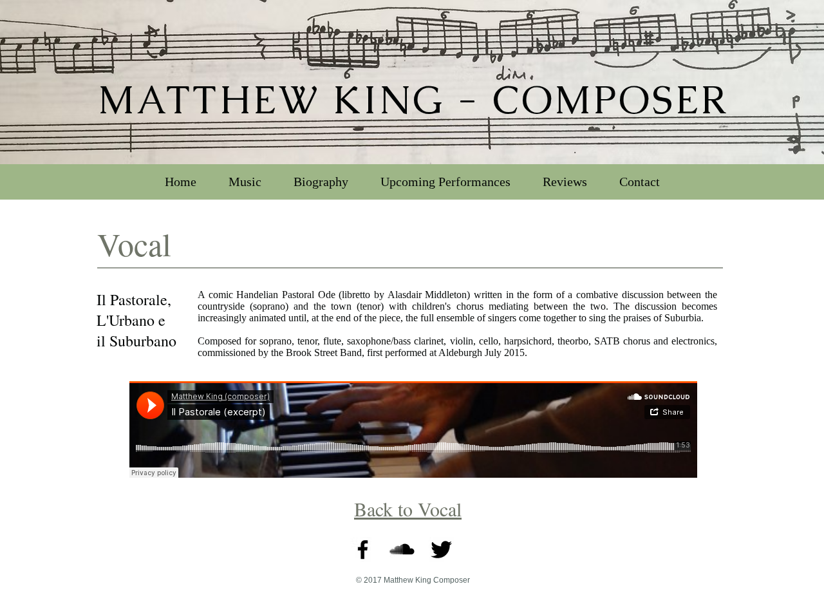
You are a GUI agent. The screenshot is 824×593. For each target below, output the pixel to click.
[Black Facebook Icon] (362, 549)
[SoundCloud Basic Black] (402, 549)
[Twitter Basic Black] (441, 549)
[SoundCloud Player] (413, 429)
